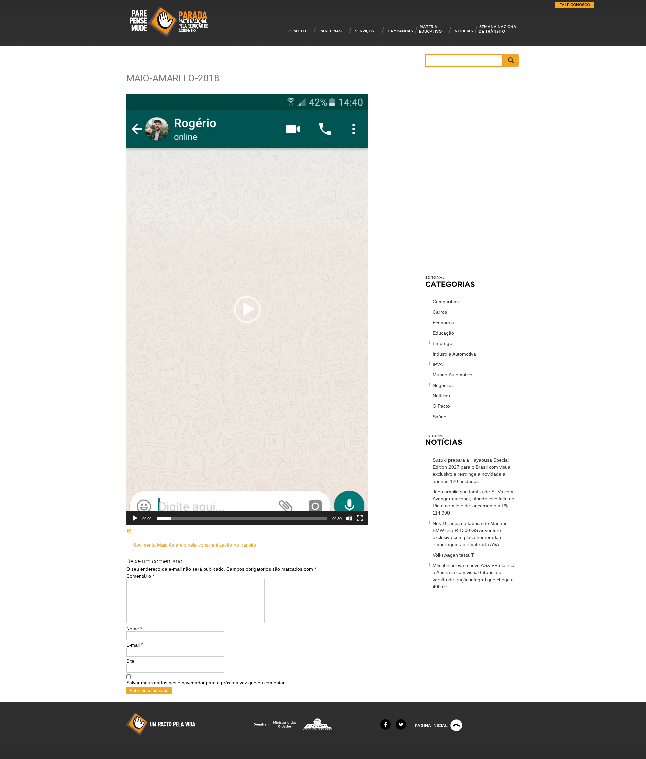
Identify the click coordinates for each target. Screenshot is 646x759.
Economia (443, 322)
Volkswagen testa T (453, 555)
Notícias (464, 31)
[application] (247, 309)
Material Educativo (430, 28)
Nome (134, 628)
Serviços (364, 31)
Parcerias (330, 31)
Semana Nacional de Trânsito (499, 28)
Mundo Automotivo (452, 374)
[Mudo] (349, 518)
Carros (440, 312)
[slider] (242, 518)
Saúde (439, 416)
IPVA (438, 364)
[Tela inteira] (359, 518)
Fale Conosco (574, 4)
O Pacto (297, 31)
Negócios (443, 385)
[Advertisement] (472, 174)
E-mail (134, 645)
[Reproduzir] (135, 518)
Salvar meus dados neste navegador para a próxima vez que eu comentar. (206, 682)
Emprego (442, 343)
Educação (443, 333)
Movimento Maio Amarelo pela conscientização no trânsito (191, 545)
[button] (247, 309)
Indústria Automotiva (454, 354)
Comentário (140, 576)
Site (130, 661)
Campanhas (400, 31)
